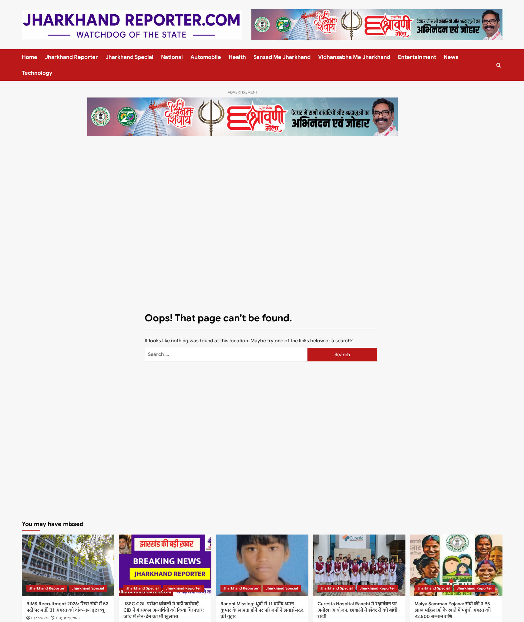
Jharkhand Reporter (71, 57)
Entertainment (417, 57)
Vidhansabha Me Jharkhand (354, 57)
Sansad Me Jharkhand (282, 57)
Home (29, 57)
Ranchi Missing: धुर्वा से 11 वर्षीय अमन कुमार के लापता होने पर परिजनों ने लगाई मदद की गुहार (262, 610)
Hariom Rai (39, 618)
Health (237, 57)
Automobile (205, 57)
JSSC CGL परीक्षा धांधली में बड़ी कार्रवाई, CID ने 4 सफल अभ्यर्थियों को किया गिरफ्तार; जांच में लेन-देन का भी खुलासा (163, 610)
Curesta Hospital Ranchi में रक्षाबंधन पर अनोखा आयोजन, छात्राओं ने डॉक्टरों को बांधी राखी (357, 610)
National (172, 57)
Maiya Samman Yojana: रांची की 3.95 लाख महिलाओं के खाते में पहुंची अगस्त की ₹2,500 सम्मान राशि (453, 610)
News (451, 57)
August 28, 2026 (67, 618)
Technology (37, 73)
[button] (498, 65)
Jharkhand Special (129, 57)
